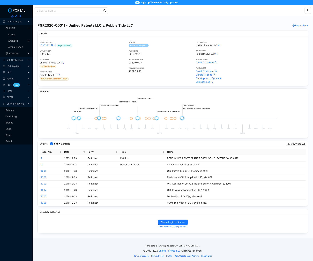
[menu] (16, 59)
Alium (8, 135)
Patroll (9, 141)
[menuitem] (16, 21)
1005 (43, 196)
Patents (10, 110)
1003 (43, 183)
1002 (43, 177)
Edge (8, 128)
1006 (43, 202)
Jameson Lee (203, 81)
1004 (43, 190)
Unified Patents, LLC (169, 250)
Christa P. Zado (204, 74)
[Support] (16, 16)
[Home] (12, 16)
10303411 (45, 45)
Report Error (301, 25)
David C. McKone (205, 62)
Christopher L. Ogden (207, 78)
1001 (43, 170)
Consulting (11, 116)
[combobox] (70, 11)
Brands (9, 122)
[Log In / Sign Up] (20, 16)
